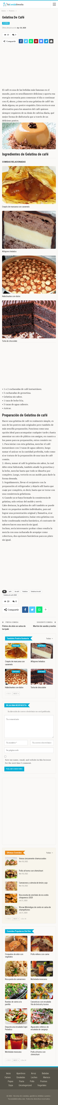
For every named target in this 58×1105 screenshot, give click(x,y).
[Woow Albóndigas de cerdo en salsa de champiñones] (11, 910)
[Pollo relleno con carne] (42, 944)
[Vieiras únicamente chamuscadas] (11, 861)
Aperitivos (20, 1073)
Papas (10, 1081)
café (10, 591)
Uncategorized (25, 1085)
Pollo (32, 1081)
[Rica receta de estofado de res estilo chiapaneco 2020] (11, 898)
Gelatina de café (36, 591)
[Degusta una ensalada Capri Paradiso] (16, 1016)
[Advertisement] (29, 65)
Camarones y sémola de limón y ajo (33, 883)
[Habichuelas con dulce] (29, 274)
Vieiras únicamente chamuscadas (32, 858)
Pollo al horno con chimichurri (31, 871)
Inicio (8, 1073)
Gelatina (25, 591)
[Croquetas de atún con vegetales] (16, 944)
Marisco (46, 1077)
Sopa (10, 1085)
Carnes (8, 1077)
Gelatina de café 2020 (10, 595)
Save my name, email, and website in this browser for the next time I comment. (28, 761)
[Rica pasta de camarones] (16, 969)
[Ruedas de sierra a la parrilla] (16, 991)
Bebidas (45, 1073)
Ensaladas (20, 1077)
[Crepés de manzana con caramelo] (29, 185)
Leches (34, 1077)
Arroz (33, 1073)
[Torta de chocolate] (29, 319)
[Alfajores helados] (29, 230)
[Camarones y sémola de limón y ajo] (11, 886)
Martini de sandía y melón (44, 626)
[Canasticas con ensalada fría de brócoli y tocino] (42, 991)
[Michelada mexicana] (42, 969)
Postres (6, 23)
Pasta (21, 1081)
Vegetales (41, 1085)
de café (17, 591)
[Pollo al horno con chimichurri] (11, 874)
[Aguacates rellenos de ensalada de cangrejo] (42, 1016)
